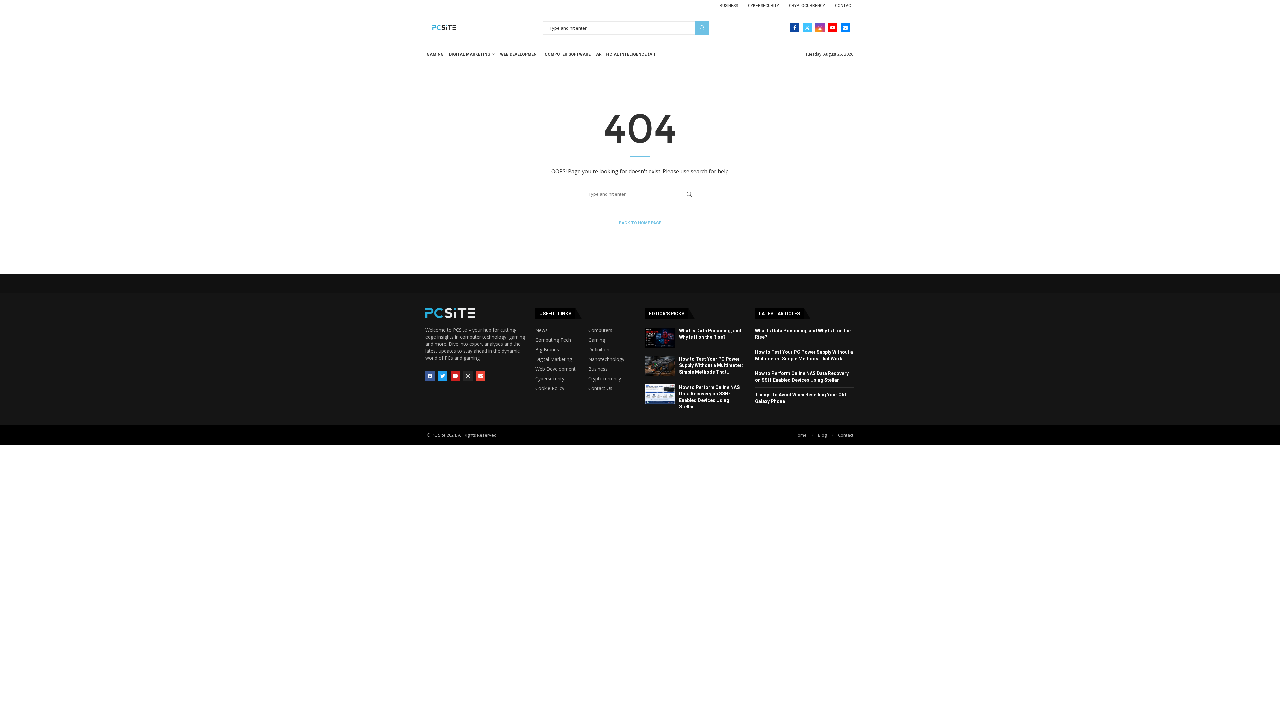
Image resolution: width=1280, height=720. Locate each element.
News (541, 330)
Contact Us (600, 388)
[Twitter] (807, 27)
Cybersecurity (763, 5)
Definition (598, 349)
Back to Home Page (640, 223)
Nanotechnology (606, 359)
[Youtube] (832, 27)
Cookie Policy (549, 388)
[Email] (845, 27)
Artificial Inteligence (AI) (625, 54)
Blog (822, 435)
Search (702, 28)
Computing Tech (553, 340)
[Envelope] (480, 376)
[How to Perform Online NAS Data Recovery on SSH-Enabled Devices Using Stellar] (660, 394)
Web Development (519, 54)
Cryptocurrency (807, 5)
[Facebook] (794, 27)
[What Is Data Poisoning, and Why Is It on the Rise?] (660, 338)
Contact (844, 5)
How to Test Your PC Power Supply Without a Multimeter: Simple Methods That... (711, 365)
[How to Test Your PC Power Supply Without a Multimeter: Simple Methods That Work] (660, 366)
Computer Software (568, 54)
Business (729, 5)
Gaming (435, 54)
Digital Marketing (469, 54)
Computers (600, 330)
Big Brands (547, 349)
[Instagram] (820, 27)
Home (801, 435)
